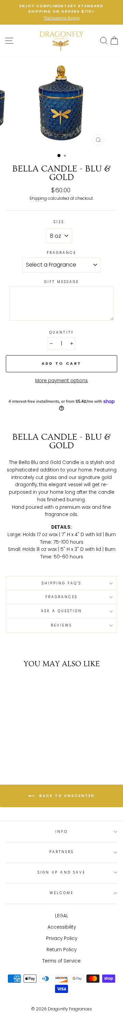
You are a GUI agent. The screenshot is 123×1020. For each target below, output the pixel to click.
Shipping (38, 198)
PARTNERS (61, 851)
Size (59, 221)
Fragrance (62, 252)
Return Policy (61, 949)
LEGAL (61, 916)
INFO (61, 831)
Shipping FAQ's (62, 583)
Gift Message (61, 281)
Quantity (61, 332)
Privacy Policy (61, 938)
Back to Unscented (66, 795)
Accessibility (61, 927)
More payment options (61, 380)
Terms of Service (61, 961)
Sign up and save (61, 872)
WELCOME (61, 892)
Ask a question (61, 611)
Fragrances (61, 596)
